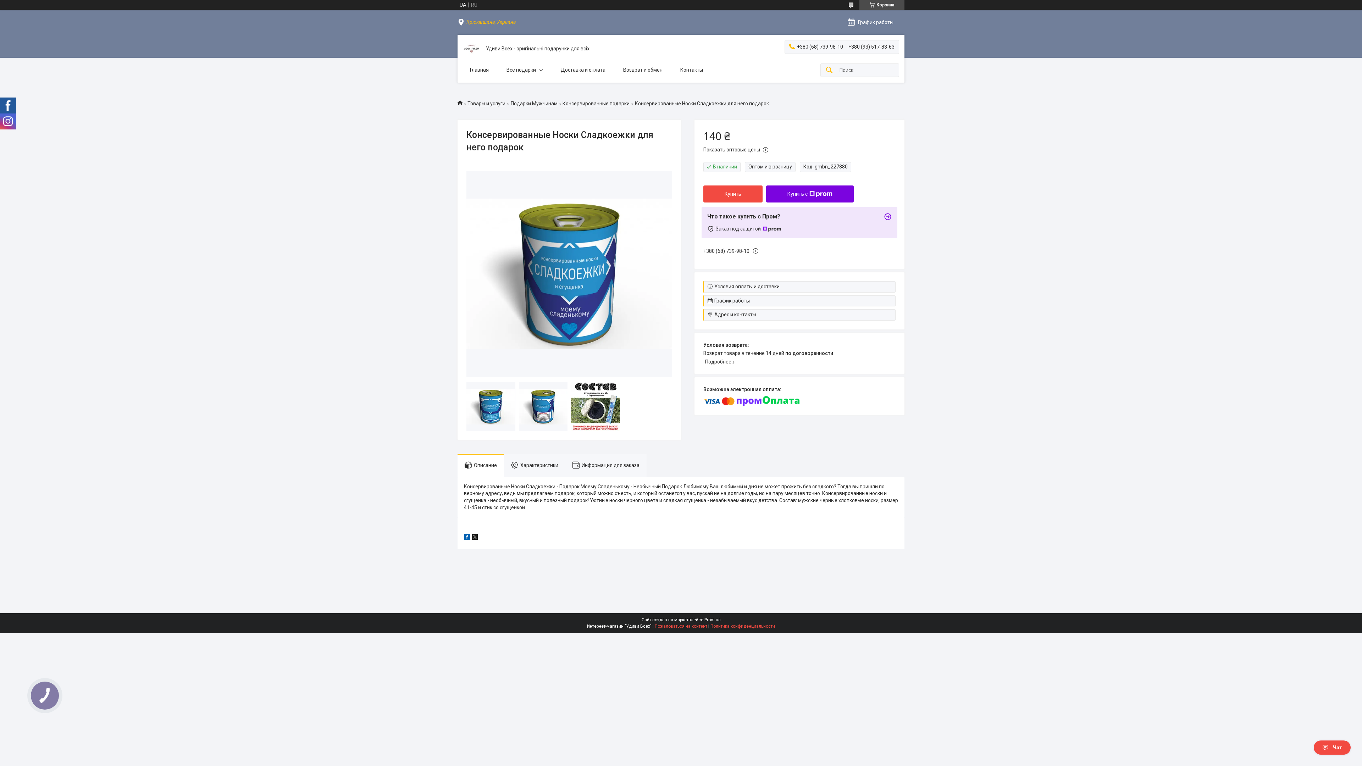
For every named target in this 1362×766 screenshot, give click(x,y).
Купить (733, 194)
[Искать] (829, 70)
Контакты (691, 70)
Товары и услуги (486, 103)
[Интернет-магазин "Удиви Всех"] (472, 49)
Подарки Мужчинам (534, 103)
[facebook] (467, 538)
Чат (1337, 747)
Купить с (797, 194)
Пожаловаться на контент (681, 626)
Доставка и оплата (583, 70)
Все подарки (521, 70)
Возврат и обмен (643, 70)
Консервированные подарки (596, 103)
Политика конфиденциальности (742, 626)
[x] (475, 538)
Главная (479, 70)
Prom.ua (712, 619)
